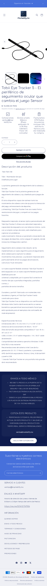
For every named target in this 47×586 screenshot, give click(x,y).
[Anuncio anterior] (4, 3)
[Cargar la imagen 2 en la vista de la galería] (23, 78)
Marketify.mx (12, 577)
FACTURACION (10, 538)
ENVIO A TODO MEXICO (13, 524)
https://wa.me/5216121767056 (17, 506)
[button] (4, 15)
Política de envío (39, 580)
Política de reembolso (37, 577)
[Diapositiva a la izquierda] (2, 79)
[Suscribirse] (40, 473)
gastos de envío (20, 108)
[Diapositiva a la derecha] (44, 79)
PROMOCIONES (10, 553)
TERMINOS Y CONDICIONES (15, 529)
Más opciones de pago (23, 161)
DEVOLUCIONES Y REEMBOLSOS (17, 543)
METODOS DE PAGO (12, 548)
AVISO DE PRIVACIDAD (12, 533)
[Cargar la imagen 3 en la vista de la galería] (36, 78)
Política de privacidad (11, 580)
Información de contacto (24, 584)
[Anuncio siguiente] (43, 3)
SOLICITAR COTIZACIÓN (23, 440)
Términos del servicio (26, 580)
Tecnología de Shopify (22, 577)
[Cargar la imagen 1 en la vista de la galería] (11, 78)
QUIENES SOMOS (11, 519)
